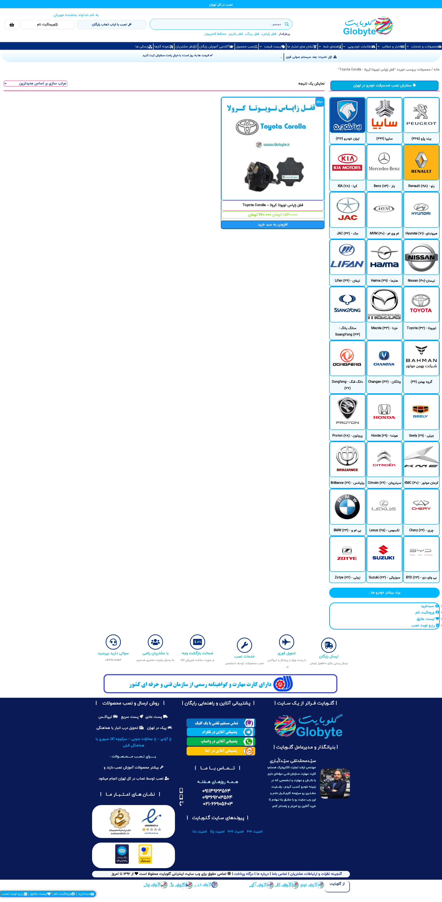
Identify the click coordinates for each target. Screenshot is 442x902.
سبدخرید (84, 894)
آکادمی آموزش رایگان (214, 46)
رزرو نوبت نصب (13, 894)
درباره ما (262, 874)
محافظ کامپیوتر (215, 34)
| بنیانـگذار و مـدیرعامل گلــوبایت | (305, 747)
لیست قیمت (273, 46)
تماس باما (279, 874)
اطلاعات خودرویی (360, 46)
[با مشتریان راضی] (155, 642)
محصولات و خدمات (424, 46)
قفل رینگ (252, 34)
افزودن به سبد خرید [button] (273, 224)
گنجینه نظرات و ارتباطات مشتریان (316, 874)
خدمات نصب (244, 656)
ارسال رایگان (328, 656)
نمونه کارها (162, 46)
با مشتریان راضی (155, 653)
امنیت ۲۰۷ (236, 831)
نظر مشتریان (184, 46)
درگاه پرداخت (243, 874)
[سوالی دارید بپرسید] (113, 642)
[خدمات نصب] (244, 645)
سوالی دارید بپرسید (113, 653)
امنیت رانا (217, 831)
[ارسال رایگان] (328, 645)
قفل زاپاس (269, 34)
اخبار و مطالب (391, 46)
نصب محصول (245, 46)
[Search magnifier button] (287, 24)
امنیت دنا (199, 831)
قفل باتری (236, 34)
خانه (437, 69)
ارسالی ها (142, 46)
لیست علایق (38, 894)
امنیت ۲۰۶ (254, 831)
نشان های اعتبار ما (300, 46)
